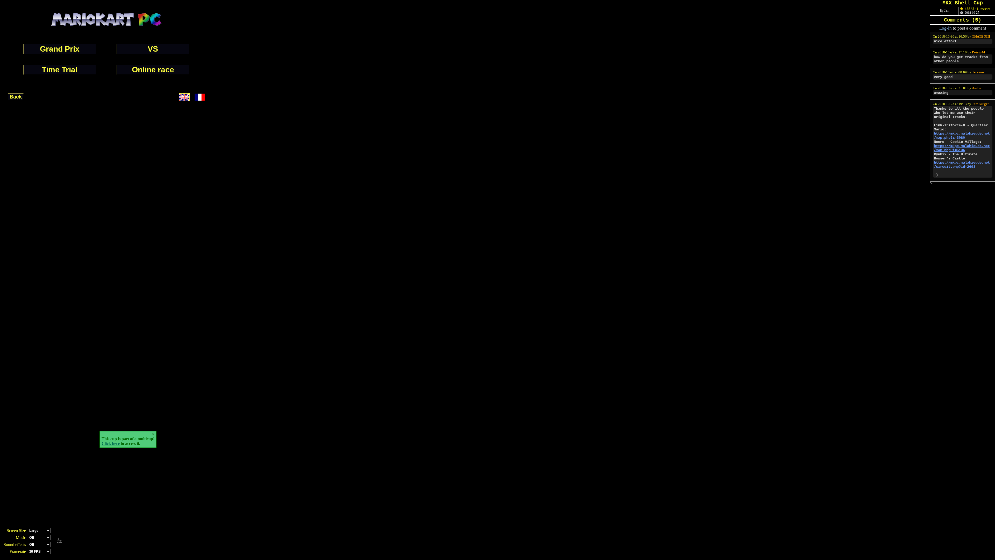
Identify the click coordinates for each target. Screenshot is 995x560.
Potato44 (978, 52)
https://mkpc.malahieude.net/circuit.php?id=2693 (962, 164)
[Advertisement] (140, 541)
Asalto (976, 88)
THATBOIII (981, 36)
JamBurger (980, 104)
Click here (111, 443)
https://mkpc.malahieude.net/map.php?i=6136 (962, 148)
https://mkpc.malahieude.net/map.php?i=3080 (962, 135)
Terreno (978, 72)
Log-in (945, 28)
